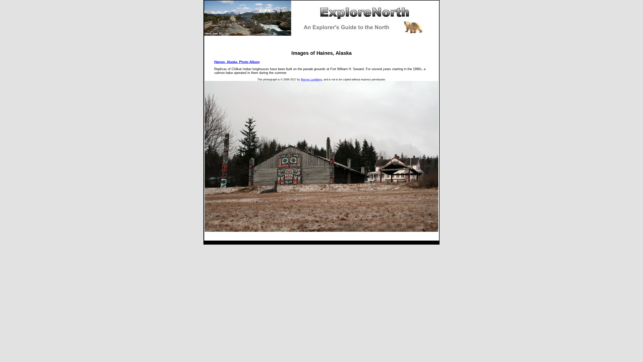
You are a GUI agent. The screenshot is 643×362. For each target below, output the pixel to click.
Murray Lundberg (311, 79)
